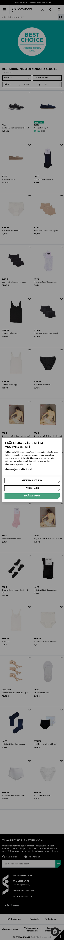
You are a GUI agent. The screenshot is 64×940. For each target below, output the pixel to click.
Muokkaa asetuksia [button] (32, 480)
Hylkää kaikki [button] (32, 488)
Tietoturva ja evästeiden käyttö (18, 470)
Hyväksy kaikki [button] (32, 496)
